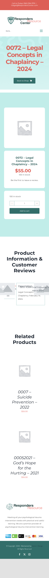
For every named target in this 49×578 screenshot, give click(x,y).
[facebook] (20, 554)
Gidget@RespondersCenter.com (24, 5)
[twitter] (24, 554)
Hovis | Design (37, 546)
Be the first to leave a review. (24, 180)
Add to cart (24, 211)
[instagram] (29, 554)
